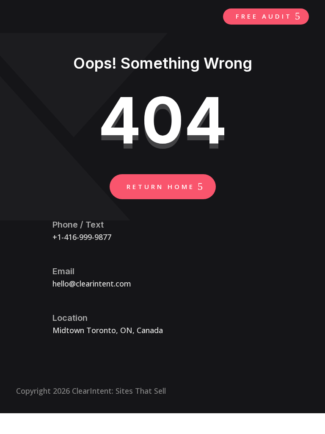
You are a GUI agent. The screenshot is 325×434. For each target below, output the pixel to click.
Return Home (161, 186)
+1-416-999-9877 (81, 237)
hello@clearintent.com (91, 283)
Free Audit (264, 16)
